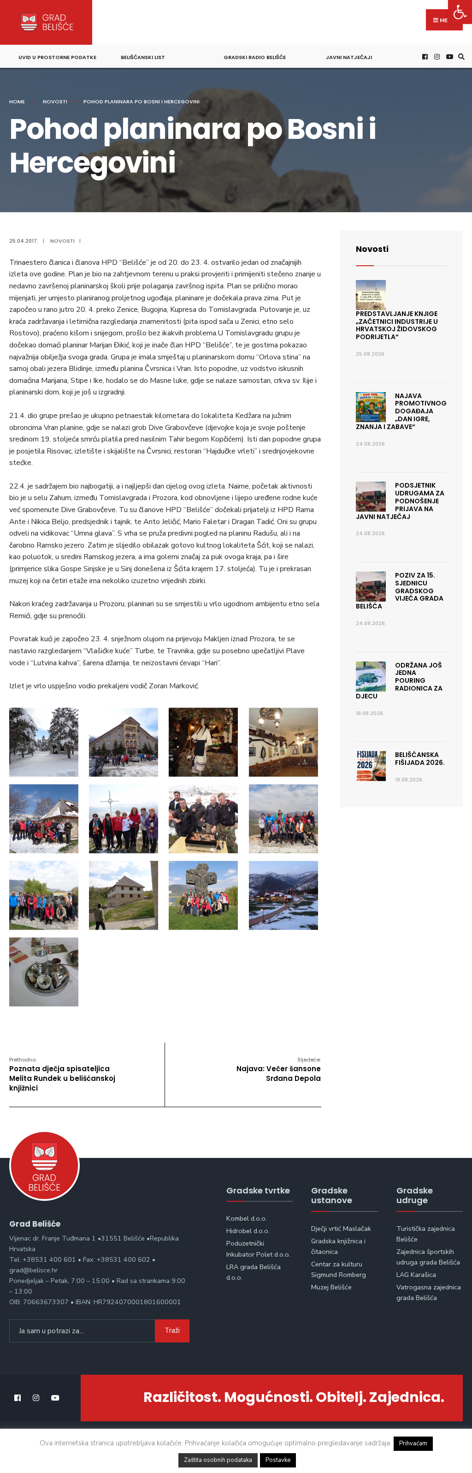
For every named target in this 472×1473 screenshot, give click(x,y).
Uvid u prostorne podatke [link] (57, 57)
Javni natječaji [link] (349, 57)
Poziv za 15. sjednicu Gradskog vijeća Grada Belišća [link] (399, 591)
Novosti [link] (55, 101)
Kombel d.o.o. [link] (246, 1218)
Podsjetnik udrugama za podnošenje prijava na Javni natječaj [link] (400, 501)
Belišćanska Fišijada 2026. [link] (420, 758)
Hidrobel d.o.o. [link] (248, 1230)
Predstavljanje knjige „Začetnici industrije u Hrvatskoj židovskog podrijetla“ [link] (397, 325)
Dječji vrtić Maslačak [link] (341, 1228)
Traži (172, 1330)
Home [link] (17, 101)
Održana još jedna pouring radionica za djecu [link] (399, 681)
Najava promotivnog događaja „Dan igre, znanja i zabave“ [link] (401, 411)
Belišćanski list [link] (143, 57)
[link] (460, 12)
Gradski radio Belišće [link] (255, 57)
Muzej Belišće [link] (331, 1287)
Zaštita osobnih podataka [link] (218, 1460)
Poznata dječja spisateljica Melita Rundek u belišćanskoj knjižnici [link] (62, 1074)
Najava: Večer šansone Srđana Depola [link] (278, 1069)
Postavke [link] (278, 1460)
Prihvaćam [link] (413, 1443)
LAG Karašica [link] (416, 1274)
